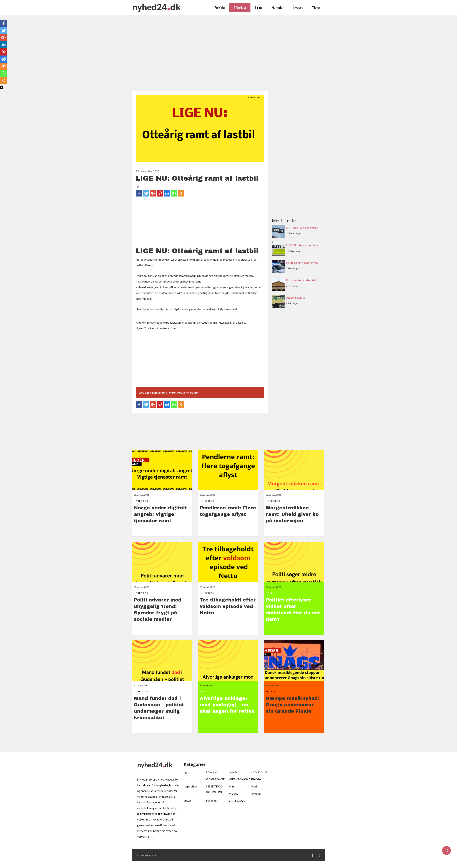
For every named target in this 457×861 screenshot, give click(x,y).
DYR (186, 772)
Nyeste (298, 7)
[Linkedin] (3, 44)
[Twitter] (146, 193)
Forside (219, 7)
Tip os (316, 7)
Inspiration (190, 786)
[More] (181, 193)
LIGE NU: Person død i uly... (302, 245)
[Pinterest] (160, 193)
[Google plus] (153, 193)
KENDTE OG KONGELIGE (214, 789)
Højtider (256, 779)
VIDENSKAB (236, 800)
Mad (254, 786)
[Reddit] (167, 193)
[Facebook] (139, 193)
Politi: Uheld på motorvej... (302, 262)
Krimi (258, 7)
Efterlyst (240, 7)
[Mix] (3, 66)
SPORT (188, 800)
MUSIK (233, 793)
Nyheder (277, 7)
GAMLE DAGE (215, 779)
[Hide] (1, 87)
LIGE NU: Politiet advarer (302, 227)
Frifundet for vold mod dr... (302, 280)
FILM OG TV (259, 772)
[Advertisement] (228, 55)
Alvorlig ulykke (295, 297)
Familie (232, 772)
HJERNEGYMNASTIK (239, 779)
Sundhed (211, 800)
